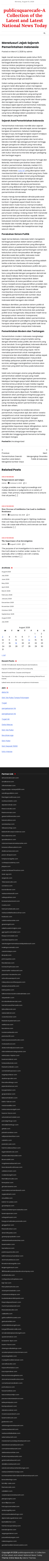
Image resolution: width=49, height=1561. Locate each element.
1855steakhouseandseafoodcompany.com (18, 1271)
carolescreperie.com (10, 940)
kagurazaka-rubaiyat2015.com (13, 789)
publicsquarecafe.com (10, 1252)
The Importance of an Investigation (17, 541)
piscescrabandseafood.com (12, 1398)
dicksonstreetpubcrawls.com (12, 1048)
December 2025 (8, 602)
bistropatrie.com (8, 990)
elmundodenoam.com (10, 778)
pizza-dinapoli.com (9, 855)
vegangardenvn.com (10, 1533)
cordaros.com (7, 886)
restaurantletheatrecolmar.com (13, 913)
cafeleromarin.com (9, 1171)
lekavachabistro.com (9, 1098)
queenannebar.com (9, 1337)
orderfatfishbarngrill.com (11, 1325)
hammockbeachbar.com (11, 1148)
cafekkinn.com (7, 1491)
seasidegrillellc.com (9, 1356)
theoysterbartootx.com (10, 1287)
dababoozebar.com (9, 1410)
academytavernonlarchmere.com (14, 1352)
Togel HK (6, 719)
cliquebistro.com (8, 998)
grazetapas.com (8, 1206)
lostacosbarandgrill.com (11, 1109)
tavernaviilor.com (8, 1244)
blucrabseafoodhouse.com (12, 1167)
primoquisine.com (8, 959)
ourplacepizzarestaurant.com (13, 1495)
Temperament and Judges (13, 480)
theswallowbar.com (9, 1229)
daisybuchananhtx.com (10, 986)
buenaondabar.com (9, 1059)
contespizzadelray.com (10, 863)
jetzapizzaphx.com (9, 1499)
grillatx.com (6, 1129)
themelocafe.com (8, 1487)
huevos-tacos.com (9, 1113)
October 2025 (7, 610)
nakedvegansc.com (9, 1541)
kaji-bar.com (6, 1283)
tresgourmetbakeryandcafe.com (14, 1221)
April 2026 (5, 587)
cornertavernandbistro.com (12, 1383)
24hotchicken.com (8, 785)
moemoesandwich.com (11, 1414)
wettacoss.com (7, 1024)
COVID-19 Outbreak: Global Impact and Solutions (19, 665)
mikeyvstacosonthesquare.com (13, 982)
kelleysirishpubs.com (9, 1402)
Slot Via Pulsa (7, 730)
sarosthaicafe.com (9, 1364)
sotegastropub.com (9, 1217)
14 (29, 640)
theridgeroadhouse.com (11, 797)
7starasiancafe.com (9, 882)
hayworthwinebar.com (10, 1368)
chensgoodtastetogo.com (11, 1348)
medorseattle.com (9, 1105)
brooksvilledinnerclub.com (11, 1001)
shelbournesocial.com (10, 851)
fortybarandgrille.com (10, 859)
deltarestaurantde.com (10, 1452)
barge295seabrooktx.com (11, 1329)
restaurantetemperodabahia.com (14, 1210)
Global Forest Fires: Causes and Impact (16, 673)
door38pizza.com (8, 1503)
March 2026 (6, 591)
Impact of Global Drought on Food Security (17, 669)
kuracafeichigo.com (9, 1479)
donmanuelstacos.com (10, 1260)
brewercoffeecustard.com (12, 847)
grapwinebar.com (8, 1094)
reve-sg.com (7, 874)
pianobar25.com (8, 1036)
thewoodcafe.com (9, 809)
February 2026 (7, 595)
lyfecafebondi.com (9, 1009)
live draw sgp (7, 735)
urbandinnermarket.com (11, 1117)
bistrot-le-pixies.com (9, 1202)
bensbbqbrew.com (9, 1530)
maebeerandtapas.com (11, 1294)
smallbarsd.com (8, 782)
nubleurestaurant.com (10, 1429)
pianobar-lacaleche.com (11, 974)
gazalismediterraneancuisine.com (14, 1545)
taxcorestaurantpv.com (10, 1395)
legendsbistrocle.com (10, 1152)
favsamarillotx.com (9, 1391)
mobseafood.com (8, 1044)
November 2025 (8, 606)
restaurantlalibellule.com (11, 1433)
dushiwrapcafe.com (9, 1078)
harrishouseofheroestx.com (12, 1005)
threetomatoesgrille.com (11, 1263)
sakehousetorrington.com (11, 928)
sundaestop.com (8, 824)
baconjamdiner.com (9, 1371)
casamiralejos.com (9, 951)
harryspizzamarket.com (10, 1506)
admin (29, 51)
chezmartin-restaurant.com (12, 970)
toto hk (21, 170)
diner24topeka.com (9, 1233)
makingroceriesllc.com (10, 947)
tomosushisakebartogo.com (12, 1514)
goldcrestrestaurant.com (11, 1460)
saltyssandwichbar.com (10, 1136)
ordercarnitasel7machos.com (13, 870)
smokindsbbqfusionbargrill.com (13, 1333)
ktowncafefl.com (8, 1159)
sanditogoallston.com (10, 793)
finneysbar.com (7, 1183)
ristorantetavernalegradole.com (14, 1051)
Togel (4, 703)
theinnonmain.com (9, 812)
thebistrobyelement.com (11, 1021)
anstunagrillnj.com (8, 1510)
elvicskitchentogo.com (10, 1125)
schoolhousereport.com (11, 978)
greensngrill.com (8, 924)
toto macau (7, 751)
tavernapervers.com (9, 1213)
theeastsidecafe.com (10, 1310)
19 (16, 643)
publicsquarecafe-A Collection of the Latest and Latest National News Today (24, 17)
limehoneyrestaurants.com (12, 1456)
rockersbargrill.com (9, 1175)
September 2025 (8, 614)
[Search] (44, 33)
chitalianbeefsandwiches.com (13, 1240)
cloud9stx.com (7, 1198)
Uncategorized (17, 441)
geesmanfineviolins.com (11, 816)
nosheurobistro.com (9, 801)
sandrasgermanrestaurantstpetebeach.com (18, 944)
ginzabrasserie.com (9, 1186)
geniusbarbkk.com (8, 1321)
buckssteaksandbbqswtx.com (13, 1298)
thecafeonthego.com (10, 1082)
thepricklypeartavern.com (11, 1302)
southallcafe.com (8, 1275)
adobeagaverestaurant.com (12, 1425)
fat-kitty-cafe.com (8, 1483)
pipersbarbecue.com (10, 1086)
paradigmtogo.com (9, 1121)
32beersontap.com (9, 828)
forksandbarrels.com (9, 1063)
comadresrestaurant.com (11, 1449)
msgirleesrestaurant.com (11, 1163)
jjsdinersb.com (7, 1422)
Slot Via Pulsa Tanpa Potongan (15, 697)
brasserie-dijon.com (9, 1341)
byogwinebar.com (8, 1090)
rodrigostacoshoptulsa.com (12, 1279)
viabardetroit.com (8, 1013)
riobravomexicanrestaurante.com (14, 843)
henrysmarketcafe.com (10, 909)
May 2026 (5, 583)
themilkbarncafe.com (10, 1179)
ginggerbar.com (8, 1225)
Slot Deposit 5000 (10, 746)
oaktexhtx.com (7, 1314)
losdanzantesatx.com (10, 1032)
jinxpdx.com (6, 866)
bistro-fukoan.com (8, 1102)
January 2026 (7, 599)
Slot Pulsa (6, 740)
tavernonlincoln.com (9, 1418)
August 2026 (6, 572)
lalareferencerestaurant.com (12, 1445)
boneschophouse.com (10, 967)
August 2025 (6, 618)
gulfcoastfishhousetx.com (11, 1318)
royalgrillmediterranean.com (12, 1360)
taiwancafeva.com (9, 820)
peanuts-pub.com (8, 1144)
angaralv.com (7, 878)
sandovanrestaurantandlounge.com (15, 1468)
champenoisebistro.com (11, 1291)
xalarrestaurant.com (9, 1437)
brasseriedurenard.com (11, 901)
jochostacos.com (8, 1387)
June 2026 (5, 579)
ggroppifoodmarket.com (11, 932)
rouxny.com (6, 905)
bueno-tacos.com (8, 1344)
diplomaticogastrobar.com (12, 1518)
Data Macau (7, 724)
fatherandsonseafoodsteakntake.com (16, 994)
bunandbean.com (8, 889)
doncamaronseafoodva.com (13, 1379)
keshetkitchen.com (9, 1522)
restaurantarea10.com (10, 893)
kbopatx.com (6, 955)
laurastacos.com (8, 1248)
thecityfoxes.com (8, 963)
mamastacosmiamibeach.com (13, 1190)
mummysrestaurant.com (11, 1306)
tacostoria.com (7, 1028)
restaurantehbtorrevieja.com (12, 1472)
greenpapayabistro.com (11, 1237)
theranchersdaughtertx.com (12, 1375)
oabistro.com (7, 1140)
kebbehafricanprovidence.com (13, 832)
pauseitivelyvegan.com (10, 1537)
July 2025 (5, 622)
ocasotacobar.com (9, 1017)
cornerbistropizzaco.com (11, 1071)
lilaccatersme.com (9, 836)
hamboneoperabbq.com (11, 1526)
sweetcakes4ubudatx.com (12, 1156)
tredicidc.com (7, 917)
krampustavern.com (9, 1406)
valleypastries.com (9, 897)
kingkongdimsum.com (10, 1267)
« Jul (3, 655)
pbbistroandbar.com (9, 1132)
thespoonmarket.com (10, 936)
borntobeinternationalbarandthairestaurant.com (20, 1476)
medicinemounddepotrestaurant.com (16, 1441)
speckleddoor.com (9, 839)
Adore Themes (29, 1558)
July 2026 (5, 575)
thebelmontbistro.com (10, 1067)
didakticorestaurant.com (11, 1464)
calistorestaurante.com (10, 920)
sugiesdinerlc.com (8, 1194)
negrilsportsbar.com (9, 1075)
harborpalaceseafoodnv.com (13, 1040)
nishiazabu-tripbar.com (10, 1055)
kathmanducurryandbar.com (12, 1256)
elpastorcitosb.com (9, 805)
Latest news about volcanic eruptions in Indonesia (20, 682)
